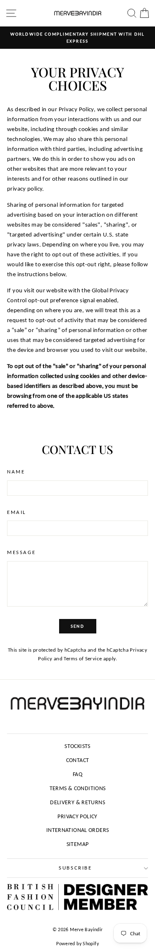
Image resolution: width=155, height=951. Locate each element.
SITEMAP (78, 844)
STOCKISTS (77, 746)
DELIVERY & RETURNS (77, 802)
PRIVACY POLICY (77, 816)
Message (21, 552)
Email (16, 512)
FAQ (77, 774)
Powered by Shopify (77, 943)
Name (16, 471)
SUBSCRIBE (75, 868)
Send (77, 626)
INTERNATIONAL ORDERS (77, 830)
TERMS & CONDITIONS (78, 788)
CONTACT (77, 760)
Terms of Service (83, 658)
